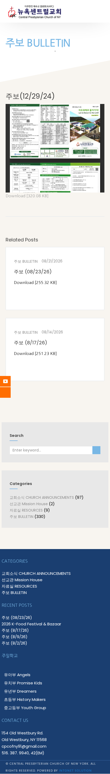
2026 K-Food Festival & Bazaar (31, 624)
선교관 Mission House (29, 504)
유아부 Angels (17, 674)
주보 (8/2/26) (14, 643)
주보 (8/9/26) (15, 636)
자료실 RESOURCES (26, 510)
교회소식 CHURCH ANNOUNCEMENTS (42, 497)
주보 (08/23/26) (33, 271)
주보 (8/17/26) (30, 342)
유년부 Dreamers (20, 691)
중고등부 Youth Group (25, 707)
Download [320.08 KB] (27, 196)
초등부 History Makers (25, 699)
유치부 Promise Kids (23, 683)
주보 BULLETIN (26, 261)
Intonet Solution (75, 770)
